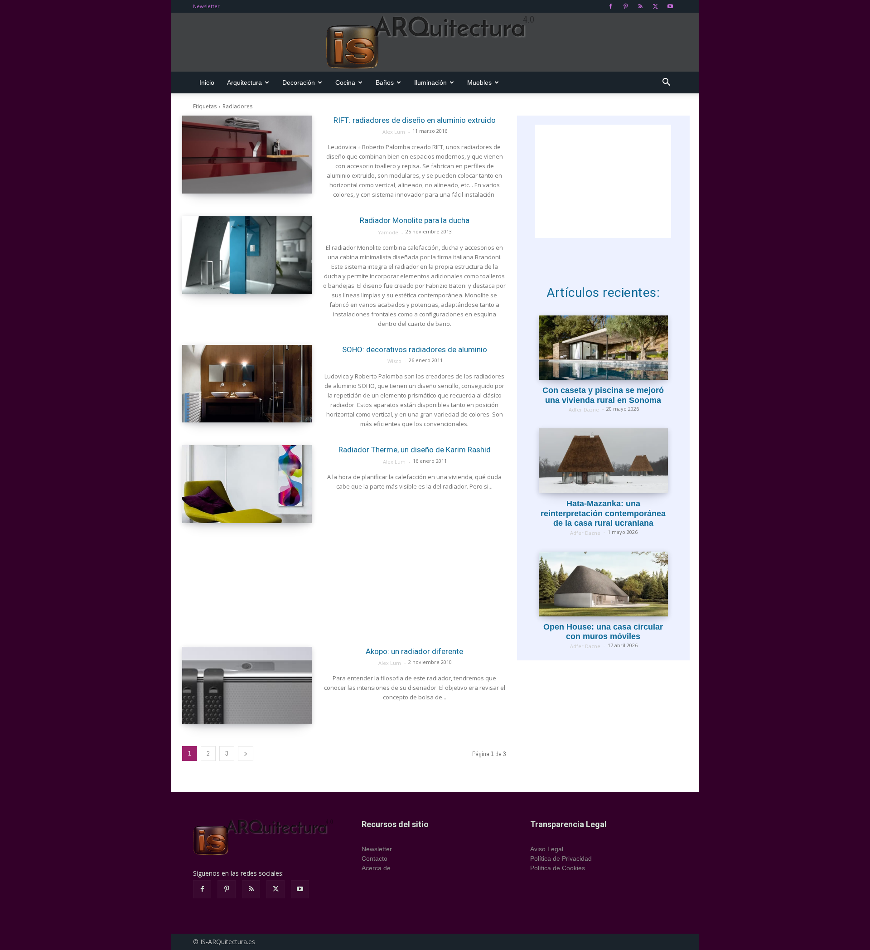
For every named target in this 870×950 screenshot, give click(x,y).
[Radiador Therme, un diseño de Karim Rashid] (247, 484)
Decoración (298, 82)
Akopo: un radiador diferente (414, 651)
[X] (655, 6)
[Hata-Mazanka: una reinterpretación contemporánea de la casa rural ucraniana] (603, 460)
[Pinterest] (625, 6)
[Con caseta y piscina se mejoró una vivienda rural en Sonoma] (603, 347)
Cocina (345, 82)
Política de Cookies (557, 868)
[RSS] (640, 6)
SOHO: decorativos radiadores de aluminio (414, 349)
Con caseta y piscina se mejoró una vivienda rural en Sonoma (603, 395)
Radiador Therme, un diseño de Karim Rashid (414, 449)
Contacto (374, 858)
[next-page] (245, 753)
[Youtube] (670, 6)
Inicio (206, 82)
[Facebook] (610, 6)
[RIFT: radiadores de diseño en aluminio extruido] (247, 155)
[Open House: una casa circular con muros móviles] (603, 584)
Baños (385, 82)
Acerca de (376, 868)
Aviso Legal (546, 849)
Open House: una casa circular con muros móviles (603, 631)
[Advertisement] (344, 584)
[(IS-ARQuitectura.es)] (435, 42)
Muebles (479, 82)
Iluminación (430, 82)
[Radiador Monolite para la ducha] (247, 255)
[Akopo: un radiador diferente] (247, 686)
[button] (666, 83)
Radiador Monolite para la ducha (414, 220)
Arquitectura (244, 82)
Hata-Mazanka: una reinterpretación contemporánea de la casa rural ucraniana (603, 513)
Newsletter (206, 6)
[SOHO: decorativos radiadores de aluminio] (247, 384)
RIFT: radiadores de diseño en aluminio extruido (415, 120)
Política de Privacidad (561, 858)
